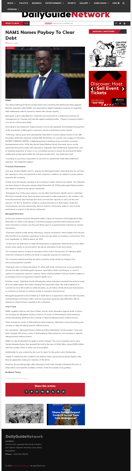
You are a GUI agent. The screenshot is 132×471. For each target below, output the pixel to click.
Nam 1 (26, 378)
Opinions (12, 9)
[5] (113, 105)
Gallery (84, 3)
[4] (110, 105)
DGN (115, 3)
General (10, 48)
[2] (105, 105)
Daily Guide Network (20, 466)
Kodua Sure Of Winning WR (56, 23)
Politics (23, 3)
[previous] (92, 89)
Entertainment (53, 3)
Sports (72, 3)
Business (37, 3)
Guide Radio (100, 3)
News (10, 3)
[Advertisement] (108, 149)
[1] (102, 105)
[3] (108, 105)
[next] (123, 89)
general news (16, 378)
